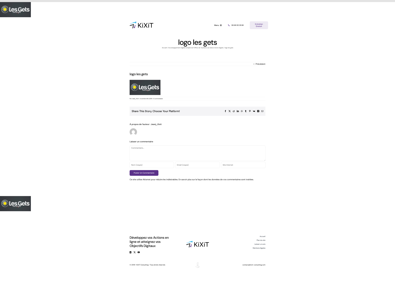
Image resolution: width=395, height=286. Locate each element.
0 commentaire (158, 99)
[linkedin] (130, 252)
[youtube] (139, 252)
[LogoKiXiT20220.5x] (141, 22)
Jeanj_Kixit (135, 99)
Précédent (260, 64)
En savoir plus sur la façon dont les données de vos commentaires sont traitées (216, 179)
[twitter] (135, 252)
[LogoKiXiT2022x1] (197, 242)
